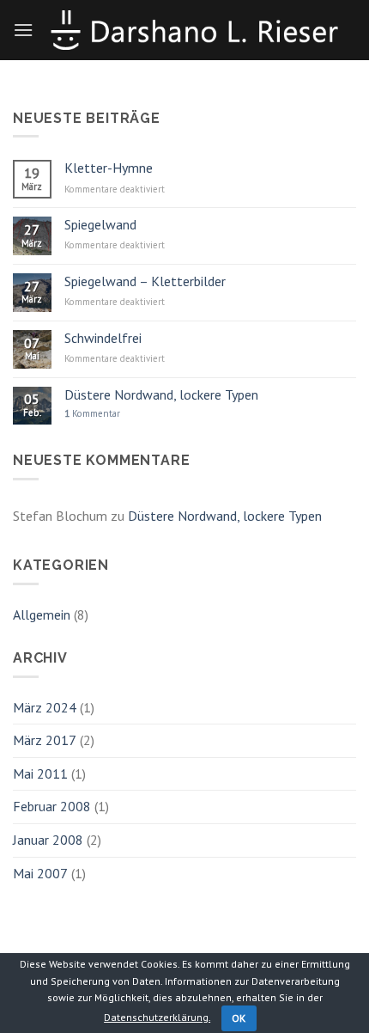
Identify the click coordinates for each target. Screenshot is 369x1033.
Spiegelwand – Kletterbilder (145, 281)
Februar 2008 (52, 806)
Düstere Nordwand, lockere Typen (161, 395)
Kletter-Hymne (108, 168)
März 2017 (44, 740)
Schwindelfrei (103, 338)
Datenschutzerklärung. (157, 1017)
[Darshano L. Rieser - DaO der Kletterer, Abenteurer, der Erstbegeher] (194, 29)
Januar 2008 (48, 839)
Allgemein (41, 614)
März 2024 (44, 707)
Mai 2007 (40, 873)
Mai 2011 (40, 773)
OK (239, 1018)
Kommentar (92, 413)
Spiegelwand (100, 225)
